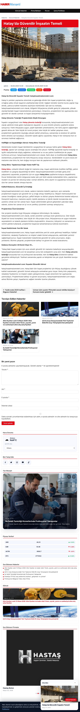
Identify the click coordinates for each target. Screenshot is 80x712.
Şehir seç (8, 444)
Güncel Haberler (21, 11)
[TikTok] (28, 462)
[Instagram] (17, 462)
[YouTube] (22, 462)
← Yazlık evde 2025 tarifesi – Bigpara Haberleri (14, 291)
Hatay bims (6, 169)
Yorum (5, 369)
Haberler (4, 18)
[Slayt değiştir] (36, 693)
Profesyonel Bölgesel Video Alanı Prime (17, 579)
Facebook (22, 90)
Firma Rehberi (36, 11)
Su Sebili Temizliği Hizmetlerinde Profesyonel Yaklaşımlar (22, 574)
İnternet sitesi (7, 406)
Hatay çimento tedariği (32, 122)
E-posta (5, 397)
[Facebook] (5, 462)
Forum (47, 11)
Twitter (14, 90)
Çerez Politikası (59, 11)
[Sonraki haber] (73, 477)
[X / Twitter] (11, 462)
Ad (3, 389)
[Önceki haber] (69, 477)
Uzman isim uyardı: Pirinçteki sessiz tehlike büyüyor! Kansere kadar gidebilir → (54, 291)
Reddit (39, 90)
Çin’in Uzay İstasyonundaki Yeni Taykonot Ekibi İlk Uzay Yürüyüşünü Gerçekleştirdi (31, 572)
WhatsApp (31, 90)
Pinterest (47, 90)
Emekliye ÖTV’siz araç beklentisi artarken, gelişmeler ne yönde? (25, 576)
